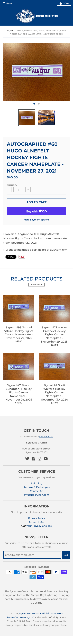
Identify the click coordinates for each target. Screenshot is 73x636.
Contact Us (46, 436)
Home (10, 30)
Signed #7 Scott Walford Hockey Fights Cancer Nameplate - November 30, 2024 (54, 392)
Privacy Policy (36, 518)
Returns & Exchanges (36, 487)
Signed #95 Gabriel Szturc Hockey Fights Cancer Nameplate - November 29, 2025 (18, 333)
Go (66, 555)
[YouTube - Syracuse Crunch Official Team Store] (46, 459)
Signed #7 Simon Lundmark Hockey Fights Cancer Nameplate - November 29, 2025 (18, 392)
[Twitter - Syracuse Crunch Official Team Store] (27, 459)
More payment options (36, 219)
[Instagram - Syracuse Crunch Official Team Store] (40, 459)
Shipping (36, 483)
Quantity (12, 185)
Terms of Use (36, 522)
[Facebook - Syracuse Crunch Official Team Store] (33, 459)
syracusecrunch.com (36, 494)
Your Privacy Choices (39, 525)
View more (36, 284)
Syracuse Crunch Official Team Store (41, 613)
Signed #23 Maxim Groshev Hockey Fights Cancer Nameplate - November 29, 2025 (54, 334)
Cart (66, 3)
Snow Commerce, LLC (20, 617)
